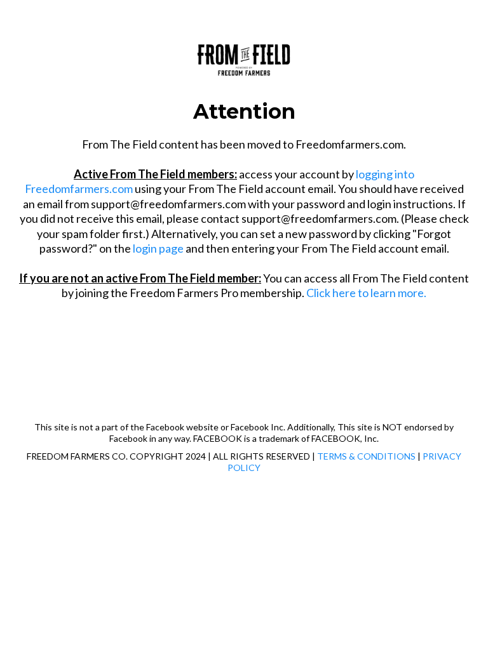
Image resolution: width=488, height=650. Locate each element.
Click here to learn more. (366, 293)
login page (158, 248)
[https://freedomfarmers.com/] (244, 57)
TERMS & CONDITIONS (366, 456)
